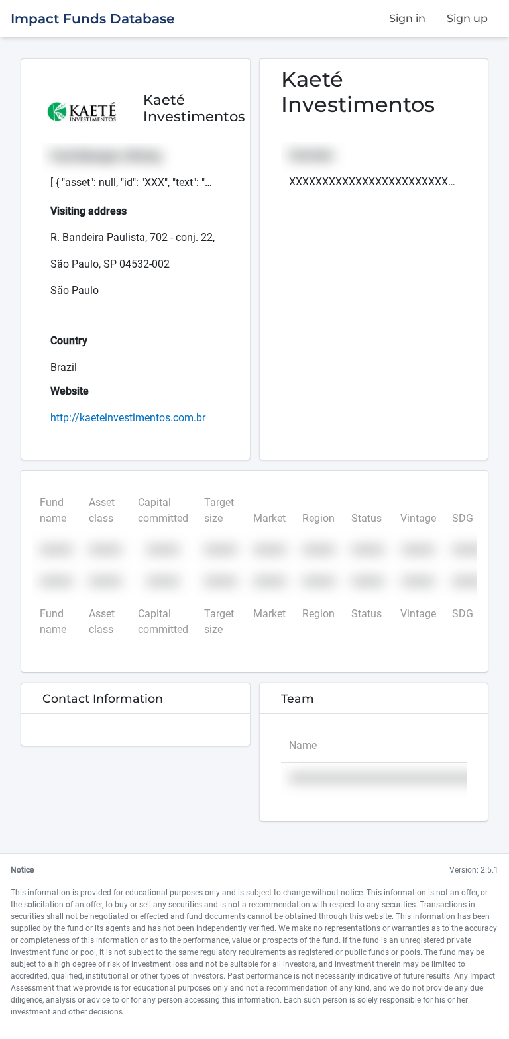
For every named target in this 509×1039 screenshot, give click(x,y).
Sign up (467, 18)
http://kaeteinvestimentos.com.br (127, 417)
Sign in (407, 18)
